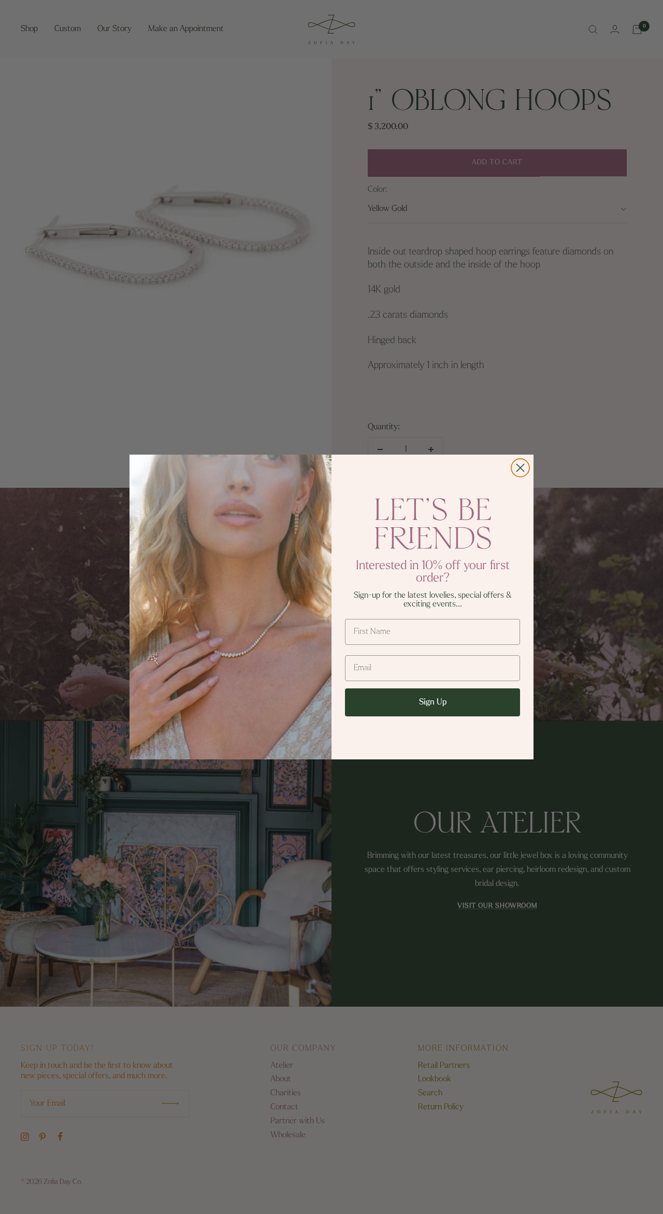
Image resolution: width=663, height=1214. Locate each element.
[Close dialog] (520, 468)
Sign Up (432, 702)
